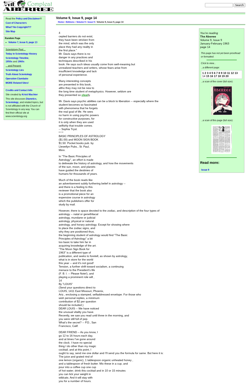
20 (227, 76)
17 (215, 76)
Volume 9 (81, 22)
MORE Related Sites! (17, 83)
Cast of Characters (16, 23)
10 (224, 73)
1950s (9, 61)
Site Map (10, 31)
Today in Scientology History (21, 53)
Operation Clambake (17, 78)
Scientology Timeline (17, 58)
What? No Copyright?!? (18, 27)
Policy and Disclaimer (28, 18)
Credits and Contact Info (19, 90)
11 (228, 73)
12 (232, 73)
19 (223, 76)
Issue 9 (91, 22)
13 (236, 73)
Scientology (12, 102)
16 (211, 76)
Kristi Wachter (30, 94)
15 (207, 76)
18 (219, 76)
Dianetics (31, 98)
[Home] (28, 5)
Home (61, 22)
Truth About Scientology (19, 74)
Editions (70, 22)
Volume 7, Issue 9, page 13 (22, 42)
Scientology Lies (15, 70)
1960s (21, 61)
